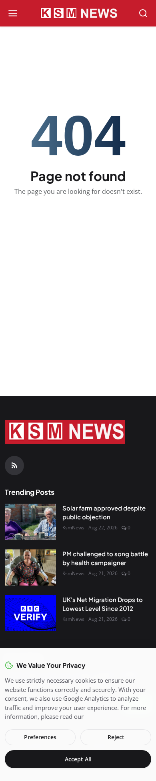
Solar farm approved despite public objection (104, 512)
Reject (116, 737)
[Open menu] (12, 13)
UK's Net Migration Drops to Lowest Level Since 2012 (102, 604)
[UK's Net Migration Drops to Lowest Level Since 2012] (30, 613)
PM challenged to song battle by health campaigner (105, 558)
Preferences (40, 737)
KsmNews (73, 527)
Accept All (78, 759)
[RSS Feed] (14, 465)
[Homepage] (78, 13)
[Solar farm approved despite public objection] (30, 522)
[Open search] (143, 13)
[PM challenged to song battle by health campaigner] (30, 567)
